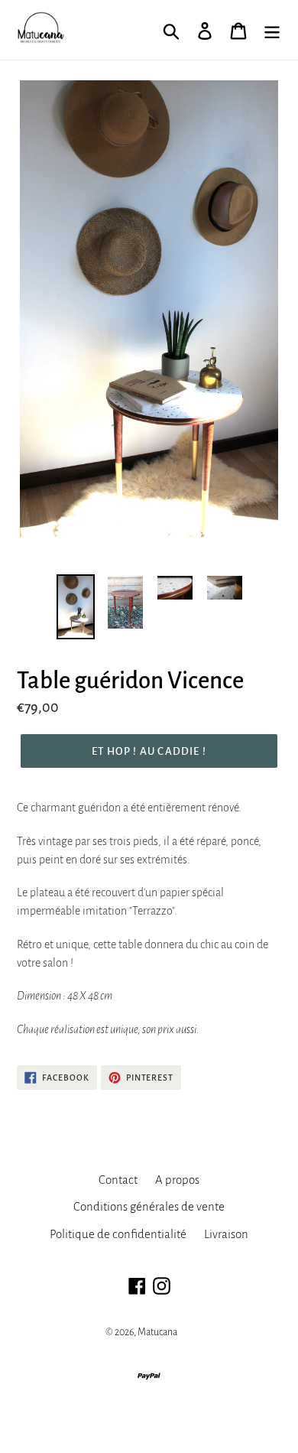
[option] (76, 606)
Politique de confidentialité (118, 1233)
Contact (118, 1179)
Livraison (226, 1233)
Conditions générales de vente (149, 1206)
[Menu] (272, 29)
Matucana (157, 1332)
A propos (177, 1179)
